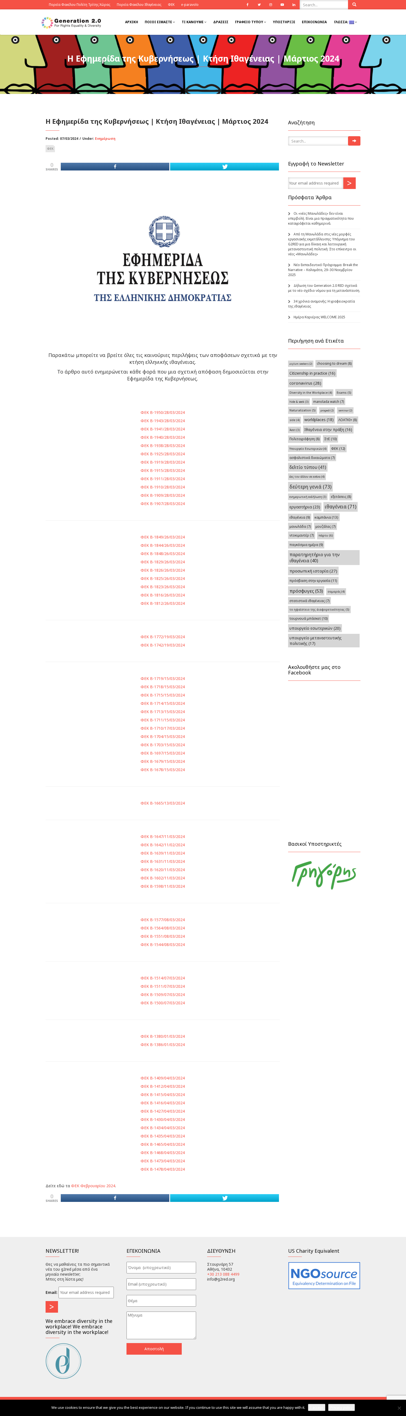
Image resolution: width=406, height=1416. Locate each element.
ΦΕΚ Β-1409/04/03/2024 (163, 1078)
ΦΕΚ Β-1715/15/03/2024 (163, 695)
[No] (399, 1408)
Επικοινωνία (314, 22)
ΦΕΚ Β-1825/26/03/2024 (163, 578)
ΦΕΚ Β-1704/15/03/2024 (163, 736)
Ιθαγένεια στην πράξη (328, 429)
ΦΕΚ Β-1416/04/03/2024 (163, 1102)
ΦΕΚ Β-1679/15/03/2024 (163, 761)
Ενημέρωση (105, 138)
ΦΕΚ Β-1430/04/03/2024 (163, 1119)
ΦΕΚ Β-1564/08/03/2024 (163, 928)
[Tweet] (224, 166)
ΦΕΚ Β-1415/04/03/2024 (163, 1094)
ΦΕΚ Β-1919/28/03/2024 (163, 462)
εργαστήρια (304, 506)
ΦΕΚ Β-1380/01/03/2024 (163, 1036)
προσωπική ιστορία (313, 571)
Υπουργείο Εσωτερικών (307, 449)
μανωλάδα (300, 526)
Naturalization (302, 410)
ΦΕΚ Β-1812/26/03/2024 (163, 603)
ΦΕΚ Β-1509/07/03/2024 (163, 994)
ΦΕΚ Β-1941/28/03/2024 (163, 429)
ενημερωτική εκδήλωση (307, 497)
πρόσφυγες (306, 591)
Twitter (259, 4)
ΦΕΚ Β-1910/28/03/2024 (163, 487)
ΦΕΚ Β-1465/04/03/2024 (163, 1144)
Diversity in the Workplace (310, 393)
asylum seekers (300, 364)
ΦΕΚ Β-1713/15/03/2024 (163, 711)
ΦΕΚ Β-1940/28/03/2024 (163, 437)
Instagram (270, 4)
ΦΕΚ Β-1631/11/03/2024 (163, 861)
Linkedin (294, 4)
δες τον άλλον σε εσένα (307, 477)
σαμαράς (336, 591)
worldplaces (319, 419)
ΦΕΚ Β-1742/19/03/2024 (163, 645)
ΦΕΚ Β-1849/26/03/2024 (163, 537)
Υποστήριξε (284, 22)
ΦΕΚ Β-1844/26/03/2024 (163, 545)
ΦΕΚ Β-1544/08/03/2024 (163, 944)
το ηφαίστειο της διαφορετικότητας (319, 609)
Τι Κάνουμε (193, 22)
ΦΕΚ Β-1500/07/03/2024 (163, 1002)
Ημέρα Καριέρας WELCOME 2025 (319, 317)
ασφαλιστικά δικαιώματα (312, 457)
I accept (316, 1407)
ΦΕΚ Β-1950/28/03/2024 (163, 412)
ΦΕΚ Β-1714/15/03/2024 (163, 703)
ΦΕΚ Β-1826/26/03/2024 (163, 570)
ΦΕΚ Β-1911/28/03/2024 (163, 478)
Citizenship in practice (312, 373)
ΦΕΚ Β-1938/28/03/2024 (163, 445)
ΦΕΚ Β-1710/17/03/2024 (163, 728)
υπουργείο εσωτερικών (315, 628)
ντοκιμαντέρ (301, 535)
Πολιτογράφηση (304, 439)
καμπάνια (326, 517)
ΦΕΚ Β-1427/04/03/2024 (163, 1111)
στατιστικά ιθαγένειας (309, 600)
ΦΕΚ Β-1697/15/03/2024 (163, 753)
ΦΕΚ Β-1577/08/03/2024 (163, 919)
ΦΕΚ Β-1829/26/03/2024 (163, 561)
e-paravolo (190, 4)
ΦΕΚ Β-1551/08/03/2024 (163, 936)
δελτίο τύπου (307, 467)
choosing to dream (334, 363)
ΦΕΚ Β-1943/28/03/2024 (163, 420)
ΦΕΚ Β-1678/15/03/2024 (163, 769)
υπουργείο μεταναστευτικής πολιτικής (315, 640)
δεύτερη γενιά (310, 486)
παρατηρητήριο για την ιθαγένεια (314, 557)
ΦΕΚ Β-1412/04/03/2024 (163, 1086)
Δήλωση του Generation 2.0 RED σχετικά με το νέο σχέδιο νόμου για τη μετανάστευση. (324, 288)
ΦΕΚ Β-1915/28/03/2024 (163, 470)
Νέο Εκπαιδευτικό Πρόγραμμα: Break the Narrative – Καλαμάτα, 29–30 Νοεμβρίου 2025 (323, 269)
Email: (51, 1292)
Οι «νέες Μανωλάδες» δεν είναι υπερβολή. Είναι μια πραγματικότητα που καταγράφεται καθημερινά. (321, 218)
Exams (344, 392)
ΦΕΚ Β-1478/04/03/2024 (163, 1169)
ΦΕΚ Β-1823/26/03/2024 (163, 586)
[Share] (115, 166)
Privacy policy (341, 1407)
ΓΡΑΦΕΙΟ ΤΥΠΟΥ (249, 22)
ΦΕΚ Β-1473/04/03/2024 (163, 1160)
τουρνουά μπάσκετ (308, 618)
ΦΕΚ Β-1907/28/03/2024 (163, 503)
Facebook (247, 4)
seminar (345, 410)
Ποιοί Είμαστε (159, 22)
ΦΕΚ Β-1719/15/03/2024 (163, 678)
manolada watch (328, 401)
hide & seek (299, 402)
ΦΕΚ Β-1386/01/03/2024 (163, 1044)
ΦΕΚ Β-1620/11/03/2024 (163, 869)
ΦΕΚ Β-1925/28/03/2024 (163, 453)
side (294, 420)
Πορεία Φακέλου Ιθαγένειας (139, 4)
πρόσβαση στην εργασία (313, 580)
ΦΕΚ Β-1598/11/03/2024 (163, 886)
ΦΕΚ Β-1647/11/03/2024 (163, 836)
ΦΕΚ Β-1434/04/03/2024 (163, 1127)
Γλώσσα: (341, 22)
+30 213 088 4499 (223, 1274)
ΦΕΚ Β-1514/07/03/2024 (163, 978)
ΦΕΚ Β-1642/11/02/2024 (163, 844)
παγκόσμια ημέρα (306, 544)
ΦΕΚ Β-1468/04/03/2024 (163, 1152)
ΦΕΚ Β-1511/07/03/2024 (163, 986)
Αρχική (131, 22)
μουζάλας (325, 526)
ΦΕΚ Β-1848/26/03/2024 (163, 553)
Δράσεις (220, 22)
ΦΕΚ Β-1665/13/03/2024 (163, 803)
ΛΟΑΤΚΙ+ (347, 419)
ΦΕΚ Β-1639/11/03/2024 (163, 853)
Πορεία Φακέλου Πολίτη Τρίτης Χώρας (79, 4)
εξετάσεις (341, 496)
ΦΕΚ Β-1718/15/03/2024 (163, 686)
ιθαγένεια (340, 506)
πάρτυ (325, 535)
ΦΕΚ (171, 4)
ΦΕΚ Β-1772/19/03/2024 (163, 636)
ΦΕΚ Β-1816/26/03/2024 (163, 595)
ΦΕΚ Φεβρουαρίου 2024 (93, 1185)
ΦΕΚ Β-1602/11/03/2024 (163, 878)
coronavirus (305, 383)
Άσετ (294, 430)
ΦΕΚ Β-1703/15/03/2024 (163, 744)
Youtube (282, 4)
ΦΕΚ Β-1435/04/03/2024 (163, 1136)
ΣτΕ (330, 439)
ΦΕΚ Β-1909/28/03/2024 (163, 495)
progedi (327, 410)
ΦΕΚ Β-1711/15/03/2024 (163, 720)
